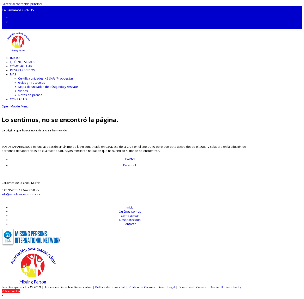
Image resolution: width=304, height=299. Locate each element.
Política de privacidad (110, 287)
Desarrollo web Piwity (225, 287)
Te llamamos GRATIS (18, 10)
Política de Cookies (142, 287)
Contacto (129, 224)
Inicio (130, 207)
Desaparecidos (130, 220)
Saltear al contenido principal (22, 4)
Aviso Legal (167, 287)
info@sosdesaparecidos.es (21, 194)
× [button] (3, 295)
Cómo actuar (130, 215)
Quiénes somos (130, 211)
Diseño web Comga (192, 287)
